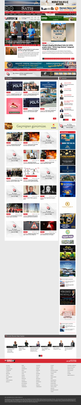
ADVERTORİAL (53, 383)
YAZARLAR (12, 12)
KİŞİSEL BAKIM (53, 377)
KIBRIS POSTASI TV (70, 375)
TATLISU (37, 375)
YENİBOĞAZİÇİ (38, 386)
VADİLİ (37, 377)
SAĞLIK (15, 14)
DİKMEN (37, 368)
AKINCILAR (24, 378)
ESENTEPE (38, 370)
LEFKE (60, 69)
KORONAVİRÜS (53, 380)
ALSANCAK (38, 365)
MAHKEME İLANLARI (54, 390)
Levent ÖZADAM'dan (50, 14)
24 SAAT (7, 14)
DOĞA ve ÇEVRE (53, 386)
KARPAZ (23, 375)
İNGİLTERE (27, 12)
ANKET (50, 12)
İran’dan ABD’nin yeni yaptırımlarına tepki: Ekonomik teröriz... (70, 326)
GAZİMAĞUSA (49, 69)
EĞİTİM (11, 14)
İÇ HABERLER (18, 12)
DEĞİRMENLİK (24, 381)
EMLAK (52, 375)
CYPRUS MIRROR (55, 12)
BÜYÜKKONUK (24, 383)
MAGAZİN (52, 388)
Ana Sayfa (8, 365)
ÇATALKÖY (38, 367)
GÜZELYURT (38, 69)
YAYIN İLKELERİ (70, 370)
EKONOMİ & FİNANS (21, 14)
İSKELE (69, 69)
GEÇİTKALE (38, 378)
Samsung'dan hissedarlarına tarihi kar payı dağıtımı (69, 329)
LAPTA (37, 372)
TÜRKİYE (23, 12)
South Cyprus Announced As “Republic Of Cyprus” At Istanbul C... (70, 282)
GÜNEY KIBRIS (53, 381)
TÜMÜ (39, 45)
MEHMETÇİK (24, 385)
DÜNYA (32, 12)
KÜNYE (68, 372)
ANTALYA (7, 381)
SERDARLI (38, 385)
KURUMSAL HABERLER (71, 365)
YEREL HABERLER (44, 12)
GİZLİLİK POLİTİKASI (71, 367)
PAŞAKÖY (38, 380)
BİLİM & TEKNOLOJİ (54, 385)
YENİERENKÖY (24, 386)
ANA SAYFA (7, 12)
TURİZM (34, 14)
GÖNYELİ (23, 377)
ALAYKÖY (23, 380)
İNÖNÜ (37, 383)
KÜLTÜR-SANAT (28, 14)
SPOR (52, 378)
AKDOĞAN (38, 373)
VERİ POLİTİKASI (70, 368)
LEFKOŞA (18, 69)
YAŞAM (52, 391)
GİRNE (28, 69)
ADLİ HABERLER (37, 12)
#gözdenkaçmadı (39, 14)
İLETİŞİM (69, 373)
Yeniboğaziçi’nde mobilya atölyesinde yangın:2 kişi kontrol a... (69, 285)
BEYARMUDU (38, 381)
